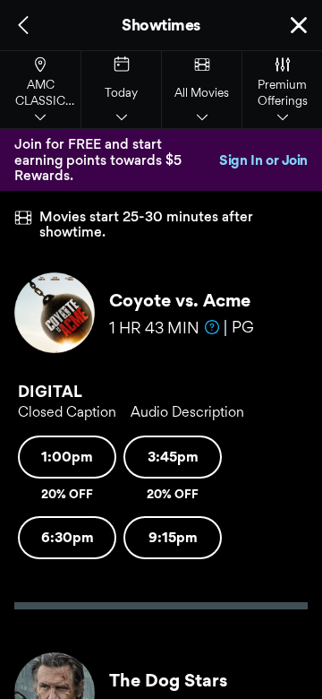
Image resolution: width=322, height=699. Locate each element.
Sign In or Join (263, 159)
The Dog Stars (168, 680)
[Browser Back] (23, 25)
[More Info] (212, 327)
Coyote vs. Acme (179, 300)
